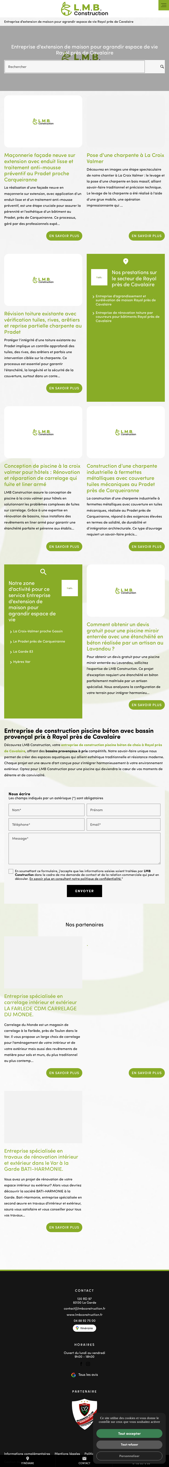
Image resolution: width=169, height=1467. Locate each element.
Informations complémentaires (27, 1454)
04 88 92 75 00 (85, 1320)
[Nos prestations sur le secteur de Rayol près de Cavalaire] (99, 277)
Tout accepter (129, 1433)
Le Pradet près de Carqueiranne (39, 641)
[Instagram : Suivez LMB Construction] (88, 1364)
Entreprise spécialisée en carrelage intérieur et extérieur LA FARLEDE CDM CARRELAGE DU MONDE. (40, 1005)
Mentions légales (67, 1454)
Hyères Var (21, 661)
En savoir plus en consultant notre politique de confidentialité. (75, 879)
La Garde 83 (23, 651)
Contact (84, 1460)
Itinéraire (27, 1460)
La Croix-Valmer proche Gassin (38, 631)
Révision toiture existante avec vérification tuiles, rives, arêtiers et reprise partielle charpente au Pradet (43, 322)
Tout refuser (129, 1444)
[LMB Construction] (84, 8)
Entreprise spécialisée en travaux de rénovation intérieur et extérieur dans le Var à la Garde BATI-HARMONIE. (41, 1159)
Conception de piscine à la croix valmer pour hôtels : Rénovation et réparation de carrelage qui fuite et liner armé (42, 474)
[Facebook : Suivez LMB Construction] (81, 1364)
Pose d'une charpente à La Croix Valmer (125, 157)
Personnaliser (129, 1456)
